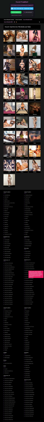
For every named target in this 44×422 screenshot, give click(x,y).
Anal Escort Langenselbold (9, 378)
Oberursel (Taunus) (8, 344)
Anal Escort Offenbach (9, 409)
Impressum (7, 372)
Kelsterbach (27, 226)
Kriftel (26, 234)
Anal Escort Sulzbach (29, 400)
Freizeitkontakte (28, 359)
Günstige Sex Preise (29, 361)
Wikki (22, 56)
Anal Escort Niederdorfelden (10, 398)
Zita (35, 100)
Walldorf (26, 340)
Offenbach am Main (8, 346)
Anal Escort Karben (28, 288)
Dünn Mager (27, 239)
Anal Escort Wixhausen (29, 414)
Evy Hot (22, 128)
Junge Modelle (7, 355)
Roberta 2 (35, 128)
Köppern (26, 232)
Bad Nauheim (7, 204)
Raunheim (27, 312)
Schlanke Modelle (28, 243)
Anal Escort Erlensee (8, 298)
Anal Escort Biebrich (8, 278)
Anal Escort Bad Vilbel (9, 276)
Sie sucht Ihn (27, 377)
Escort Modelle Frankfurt (9, 19)
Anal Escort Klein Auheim (30, 294)
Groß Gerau (27, 200)
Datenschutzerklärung (9, 370)
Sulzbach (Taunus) (28, 334)
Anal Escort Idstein (28, 284)
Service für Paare (8, 249)
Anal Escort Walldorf (29, 406)
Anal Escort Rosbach (29, 384)
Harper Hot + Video (9, 143)
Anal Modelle (7, 239)
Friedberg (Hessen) (28, 195)
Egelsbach (6, 226)
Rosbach (26, 318)
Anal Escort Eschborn (9, 300)
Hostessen (27, 369)
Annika (34, 171)
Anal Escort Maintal (8, 382)
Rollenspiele (7, 247)
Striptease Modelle (8, 253)
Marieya (9, 42)
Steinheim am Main (28, 332)
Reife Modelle (7, 357)
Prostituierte (27, 373)
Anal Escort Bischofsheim (9, 280)
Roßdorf (26, 320)
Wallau (26, 338)
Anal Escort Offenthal (8, 411)
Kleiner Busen (27, 251)
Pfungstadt (27, 310)
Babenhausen (7, 200)
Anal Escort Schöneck (29, 390)
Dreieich (6, 222)
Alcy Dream (34, 71)
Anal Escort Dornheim (9, 288)
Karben (26, 222)
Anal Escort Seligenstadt (29, 394)
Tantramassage (7, 255)
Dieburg (6, 218)
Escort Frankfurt (22, 2)
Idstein (26, 218)
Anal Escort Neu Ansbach (9, 392)
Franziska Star (9, 100)
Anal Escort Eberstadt (9, 292)
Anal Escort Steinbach (29, 396)
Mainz (6, 320)
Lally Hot (22, 71)
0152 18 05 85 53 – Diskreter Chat (23, 8)
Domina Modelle (8, 243)
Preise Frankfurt (18, 19)
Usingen (26, 336)
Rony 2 (9, 128)
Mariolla (22, 143)
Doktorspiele (7, 241)
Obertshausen (7, 342)
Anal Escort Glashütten (29, 264)
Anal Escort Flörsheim (9, 302)
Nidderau (6, 332)
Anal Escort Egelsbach (9, 294)
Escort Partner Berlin (8, 363)
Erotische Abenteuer (29, 357)
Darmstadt (6, 216)
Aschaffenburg (7, 195)
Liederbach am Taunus (9, 316)
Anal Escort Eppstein (8, 296)
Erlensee (6, 230)
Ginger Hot (9, 85)
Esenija (34, 56)
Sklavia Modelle (7, 251)
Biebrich (6, 210)
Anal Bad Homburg (8, 270)
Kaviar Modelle (7, 245)
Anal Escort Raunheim (9, 417)
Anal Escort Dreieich (8, 290)
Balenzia (35, 114)
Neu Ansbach (7, 328)
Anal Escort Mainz (8, 384)
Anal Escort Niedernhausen (10, 400)
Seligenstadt (27, 328)
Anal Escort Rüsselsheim (29, 388)
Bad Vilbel (6, 208)
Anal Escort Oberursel (9, 407)
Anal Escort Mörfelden (9, 386)
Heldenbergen (27, 208)
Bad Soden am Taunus (9, 206)
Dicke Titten (27, 257)
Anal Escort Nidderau (8, 396)
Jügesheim (27, 220)
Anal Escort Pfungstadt (9, 415)
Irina (35, 85)
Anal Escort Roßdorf (29, 386)
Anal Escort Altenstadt (9, 263)
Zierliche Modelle (28, 241)
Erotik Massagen (8, 257)
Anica (22, 171)
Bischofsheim (7, 212)
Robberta (35, 42)
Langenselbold (7, 314)
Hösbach (26, 216)
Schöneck (27, 324)
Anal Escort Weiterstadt (29, 408)
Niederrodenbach (8, 338)
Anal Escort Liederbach (9, 380)
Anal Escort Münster (8, 390)
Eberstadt (6, 224)
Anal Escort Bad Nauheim (9, 272)
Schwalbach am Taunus (29, 326)
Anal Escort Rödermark (9, 419)
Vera (9, 186)
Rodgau (26, 316)
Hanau (26, 204)
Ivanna (21, 42)
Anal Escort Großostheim (29, 268)
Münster (6, 326)
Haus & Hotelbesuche (29, 363)
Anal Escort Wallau (28, 404)
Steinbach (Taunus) (28, 330)
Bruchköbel (7, 214)
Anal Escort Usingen (29, 402)
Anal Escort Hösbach (29, 282)
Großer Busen (27, 255)
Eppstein (6, 228)
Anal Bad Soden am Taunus (10, 274)
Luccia (9, 114)
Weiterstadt (27, 342)
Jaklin (9, 171)
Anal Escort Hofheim (29, 280)
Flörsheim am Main (8, 234)
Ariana (34, 157)
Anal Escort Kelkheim (29, 290)
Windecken (27, 346)
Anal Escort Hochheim (29, 278)
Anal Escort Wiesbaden (29, 410)
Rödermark (27, 314)
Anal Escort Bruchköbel (9, 282)
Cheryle (9, 56)
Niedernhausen (7, 336)
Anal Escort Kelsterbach (29, 292)
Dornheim (6, 220)
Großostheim (27, 202)
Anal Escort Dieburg (8, 286)
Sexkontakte (27, 375)
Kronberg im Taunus (8, 310)
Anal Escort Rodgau (28, 382)
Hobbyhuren (27, 367)
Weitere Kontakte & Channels (17, 15)
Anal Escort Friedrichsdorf (30, 262)
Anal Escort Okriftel (8, 413)
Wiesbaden (27, 344)
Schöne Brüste (28, 253)
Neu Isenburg (7, 330)
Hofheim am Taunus (29, 214)
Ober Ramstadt (7, 340)
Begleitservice (27, 355)
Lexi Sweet (9, 71)
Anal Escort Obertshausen (9, 405)
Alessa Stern (9, 157)
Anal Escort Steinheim (29, 398)
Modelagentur (27, 371)
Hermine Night (22, 85)
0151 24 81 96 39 (29, 12)
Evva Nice (22, 100)
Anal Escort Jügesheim (29, 286)
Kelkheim (27, 224)
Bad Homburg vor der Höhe (10, 202)
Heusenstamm (28, 210)
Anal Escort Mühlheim (9, 388)
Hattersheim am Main (29, 206)
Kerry (35, 143)
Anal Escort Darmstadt (9, 284)
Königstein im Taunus (29, 230)
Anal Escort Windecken (29, 412)
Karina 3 (22, 157)
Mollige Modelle (28, 245)
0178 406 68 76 (17, 12)
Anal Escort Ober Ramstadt (9, 403)
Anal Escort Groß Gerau (29, 266)
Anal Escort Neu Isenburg (9, 394)
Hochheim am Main (28, 212)
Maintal (6, 318)
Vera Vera (22, 114)
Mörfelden (6, 322)
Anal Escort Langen (28, 303)
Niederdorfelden (7, 334)
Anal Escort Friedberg (9, 304)
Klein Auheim (27, 228)
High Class (27, 365)
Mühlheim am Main (8, 324)
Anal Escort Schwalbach (29, 392)
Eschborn (6, 232)
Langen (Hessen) (8, 312)
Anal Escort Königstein (29, 296)
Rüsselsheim (27, 322)
